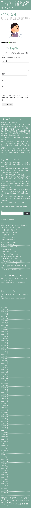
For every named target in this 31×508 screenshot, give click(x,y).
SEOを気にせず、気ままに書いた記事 (12, 225)
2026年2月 (4, 320)
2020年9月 (4, 466)
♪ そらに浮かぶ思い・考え (9, 258)
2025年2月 (4, 347)
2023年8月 (4, 387)
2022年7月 (4, 417)
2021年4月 (4, 450)
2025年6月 (4, 338)
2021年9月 (4, 439)
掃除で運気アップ (8, 251)
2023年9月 (4, 385)
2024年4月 (4, 370)
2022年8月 (4, 414)
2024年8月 (4, 361)
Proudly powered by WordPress (10, 504)
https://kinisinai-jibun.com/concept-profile (14, 206)
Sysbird (9, 506)
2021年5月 (4, 448)
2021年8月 (4, 441)
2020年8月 (4, 468)
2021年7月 (4, 443)
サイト (4, 86)
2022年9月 (4, 412)
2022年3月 (4, 425)
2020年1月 (4, 484)
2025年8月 (4, 334)
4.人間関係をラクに (7, 242)
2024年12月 (5, 352)
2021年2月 (4, 454)
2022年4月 (4, 423)
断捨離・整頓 (7, 249)
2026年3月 (4, 318)
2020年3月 (4, 479)
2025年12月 (4, 325)
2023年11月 (4, 381)
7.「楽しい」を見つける (8, 254)
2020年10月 (5, 463)
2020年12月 (5, 459)
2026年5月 (4, 314)
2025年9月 (4, 332)
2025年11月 (4, 327)
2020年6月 (4, 472)
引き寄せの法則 (7, 237)
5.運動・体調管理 (6, 244)
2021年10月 (4, 437)
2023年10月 (5, 383)
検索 (2, 211)
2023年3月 (4, 399)
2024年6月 (4, 365)
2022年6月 (4, 419)
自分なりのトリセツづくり (11, 270)
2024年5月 (4, 367)
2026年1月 (4, 323)
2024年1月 (4, 376)
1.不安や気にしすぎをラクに (9, 227)
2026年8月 (4, 307)
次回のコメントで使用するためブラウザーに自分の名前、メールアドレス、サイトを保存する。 (15, 98)
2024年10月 (5, 356)
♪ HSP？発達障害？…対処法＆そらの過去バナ (14, 266)
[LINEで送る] (12, 42)
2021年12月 (4, 432)
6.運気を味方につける (7, 246)
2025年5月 (4, 341)
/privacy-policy (13, 282)
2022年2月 (4, 428)
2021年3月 (4, 452)
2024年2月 (4, 374)
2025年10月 (5, 329)
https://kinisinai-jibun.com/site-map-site (13, 298)
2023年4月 (4, 396)
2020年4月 (4, 477)
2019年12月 (4, 486)
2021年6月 (4, 446)
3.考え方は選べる (6, 235)
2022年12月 (4, 405)
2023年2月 (4, 401)
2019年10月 (4, 490)
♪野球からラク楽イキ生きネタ (10, 256)
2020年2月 (4, 481)
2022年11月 (4, 408)
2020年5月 (4, 475)
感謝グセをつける (8, 239)
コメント (5, 61)
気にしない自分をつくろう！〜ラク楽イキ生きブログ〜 (14, 5)
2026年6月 (4, 312)
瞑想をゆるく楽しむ (9, 230)
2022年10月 (5, 410)
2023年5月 (4, 394)
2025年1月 (4, 349)
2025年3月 (4, 345)
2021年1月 (4, 457)
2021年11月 (4, 434)
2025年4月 (4, 343)
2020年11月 (4, 461)
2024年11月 (4, 354)
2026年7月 (4, 309)
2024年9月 (4, 358)
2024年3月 (4, 372)
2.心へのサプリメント (7, 232)
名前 (3, 74)
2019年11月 (4, 488)
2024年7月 (4, 363)
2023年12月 (4, 379)
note (2, 223)
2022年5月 (4, 421)
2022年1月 (4, 430)
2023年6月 (4, 392)
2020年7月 (4, 470)
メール (4, 80)
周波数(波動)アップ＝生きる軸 (12, 261)
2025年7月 (4, 336)
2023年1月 (4, 403)
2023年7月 (4, 390)
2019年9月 (4, 492)
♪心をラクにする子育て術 (9, 263)
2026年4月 (4, 316)
